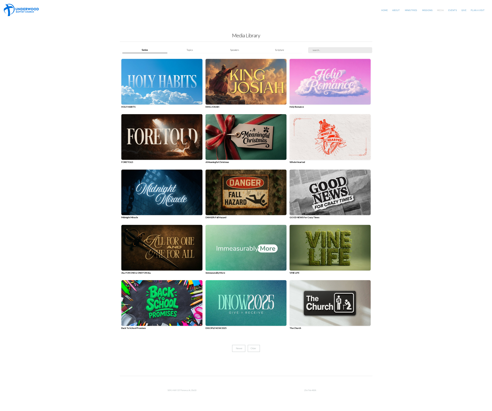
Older (253, 348)
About (396, 10)
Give (464, 10)
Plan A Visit (478, 10)
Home (384, 10)
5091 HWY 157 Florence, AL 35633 (181, 390)
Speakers (234, 49)
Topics (190, 49)
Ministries (411, 10)
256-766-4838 (310, 390)
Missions (427, 10)
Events (452, 10)
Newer (239, 348)
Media (440, 10)
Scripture (279, 49)
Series (145, 49)
